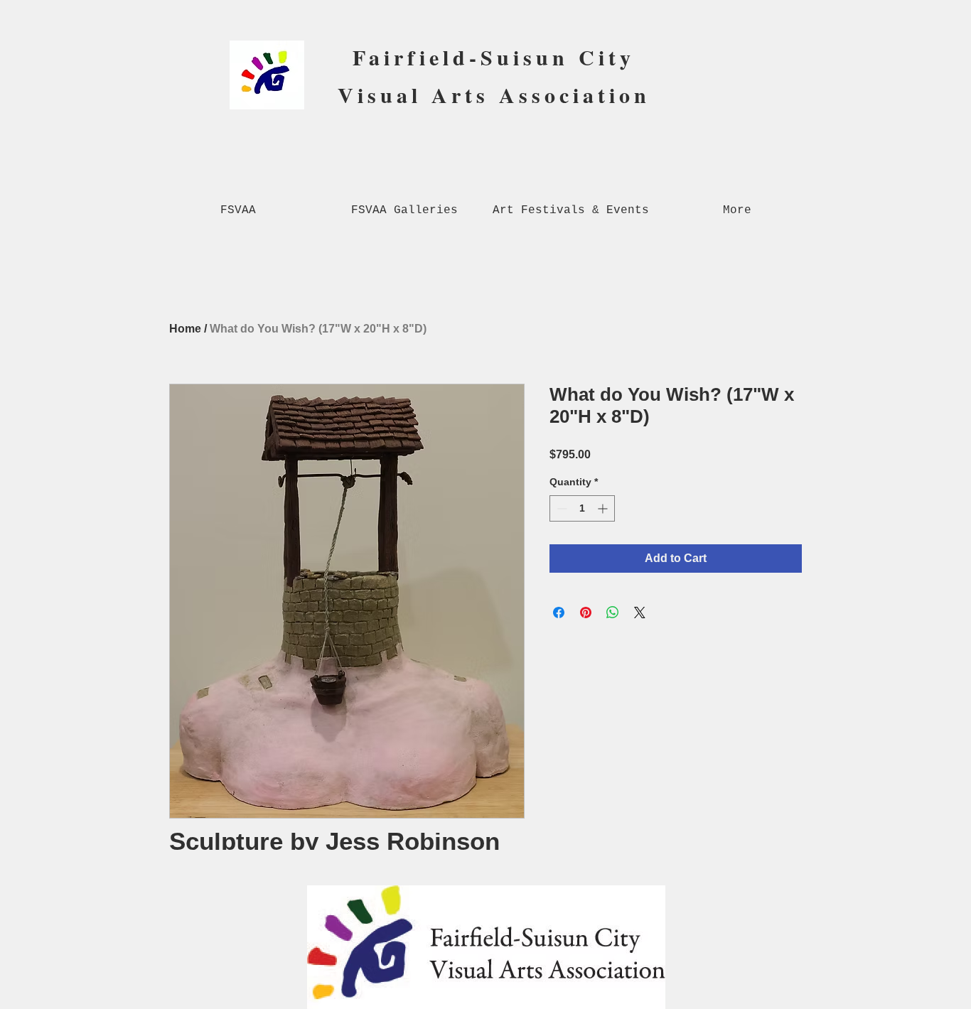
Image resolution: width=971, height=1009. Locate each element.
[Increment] (604, 508)
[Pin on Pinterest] (585, 612)
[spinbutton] (582, 508)
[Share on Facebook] (558, 612)
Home (185, 329)
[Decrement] (560, 508)
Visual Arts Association (494, 94)
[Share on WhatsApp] (612, 612)
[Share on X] (639, 612)
